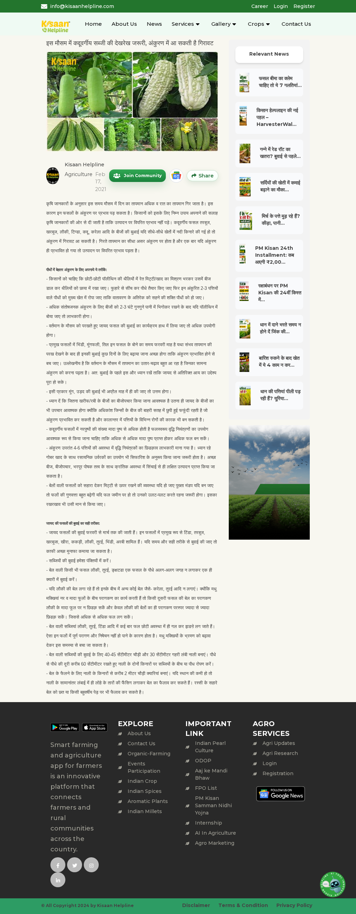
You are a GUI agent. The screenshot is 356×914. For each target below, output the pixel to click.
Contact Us (296, 24)
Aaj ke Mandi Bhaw (211, 774)
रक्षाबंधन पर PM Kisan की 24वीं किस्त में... (279, 293)
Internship (208, 823)
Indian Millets (145, 811)
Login (281, 6)
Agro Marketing (214, 843)
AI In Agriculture (215, 833)
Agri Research (280, 753)
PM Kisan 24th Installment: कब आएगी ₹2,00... (274, 255)
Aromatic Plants (148, 801)
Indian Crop (142, 781)
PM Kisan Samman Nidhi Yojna (213, 805)
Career (259, 6)
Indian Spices (145, 791)
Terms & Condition (243, 905)
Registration (277, 773)
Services (183, 24)
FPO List (206, 788)
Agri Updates (278, 743)
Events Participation (144, 767)
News (154, 24)
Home (93, 24)
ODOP (203, 760)
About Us (124, 24)
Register (304, 6)
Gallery (220, 24)
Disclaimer (196, 905)
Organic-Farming (149, 753)
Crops (256, 24)
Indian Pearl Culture (210, 747)
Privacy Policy (294, 905)
